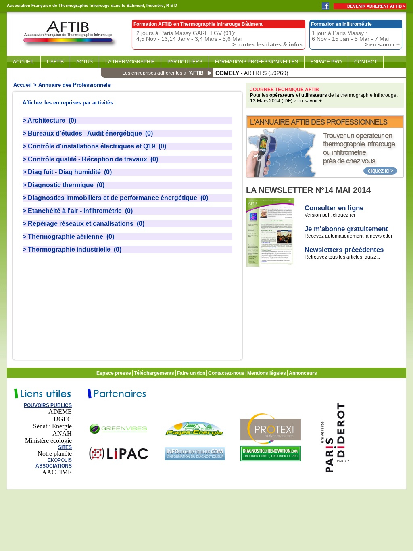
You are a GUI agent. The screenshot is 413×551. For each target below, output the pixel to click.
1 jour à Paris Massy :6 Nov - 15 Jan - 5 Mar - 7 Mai (356, 38)
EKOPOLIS (60, 460)
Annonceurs (303, 373)
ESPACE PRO (326, 62)
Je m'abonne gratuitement (346, 229)
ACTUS (84, 62)
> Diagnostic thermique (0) (63, 185)
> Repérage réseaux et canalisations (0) (83, 223)
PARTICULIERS (184, 62)
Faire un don (191, 373)
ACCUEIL (23, 62)
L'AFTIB (55, 62)
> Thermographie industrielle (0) (72, 249)
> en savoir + (308, 101)
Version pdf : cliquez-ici (330, 215)
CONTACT (365, 62)
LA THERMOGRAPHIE (130, 62)
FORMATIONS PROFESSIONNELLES (256, 62)
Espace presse (114, 373)
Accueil (22, 85)
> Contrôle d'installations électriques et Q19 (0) (94, 146)
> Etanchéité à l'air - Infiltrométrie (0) (78, 210)
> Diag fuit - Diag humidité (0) (67, 172)
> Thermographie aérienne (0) (68, 236)
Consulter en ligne (334, 208)
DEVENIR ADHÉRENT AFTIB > (376, 6)
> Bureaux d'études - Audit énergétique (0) (88, 133)
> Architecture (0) (49, 120)
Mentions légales (267, 373)
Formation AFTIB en (198, 24)
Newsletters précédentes (344, 250)
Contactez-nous (227, 373)
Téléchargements (154, 373)
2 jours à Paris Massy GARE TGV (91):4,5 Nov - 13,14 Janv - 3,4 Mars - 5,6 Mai (219, 38)
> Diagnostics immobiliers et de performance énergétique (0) (115, 197)
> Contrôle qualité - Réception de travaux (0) (90, 159)
